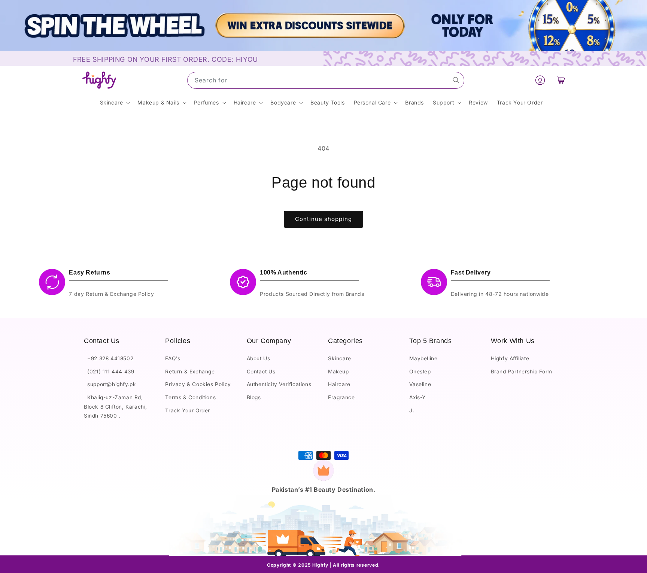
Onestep (420, 372)
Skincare (339, 359)
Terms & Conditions (190, 398)
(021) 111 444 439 (109, 372)
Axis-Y (417, 398)
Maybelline (423, 359)
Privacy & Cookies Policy (198, 385)
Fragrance (341, 398)
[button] (561, 80)
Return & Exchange (190, 372)
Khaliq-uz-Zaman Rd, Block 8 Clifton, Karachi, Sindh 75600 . (115, 407)
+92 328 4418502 (108, 359)
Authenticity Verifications (279, 385)
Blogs (254, 398)
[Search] (456, 80)
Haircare (339, 385)
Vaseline (420, 385)
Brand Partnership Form (521, 372)
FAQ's (172, 359)
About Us (258, 359)
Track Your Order (187, 410)
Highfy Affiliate (510, 359)
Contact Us (261, 372)
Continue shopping (323, 218)
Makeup (338, 372)
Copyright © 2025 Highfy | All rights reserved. (323, 565)
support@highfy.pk (110, 385)
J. (411, 410)
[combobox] (325, 80)
